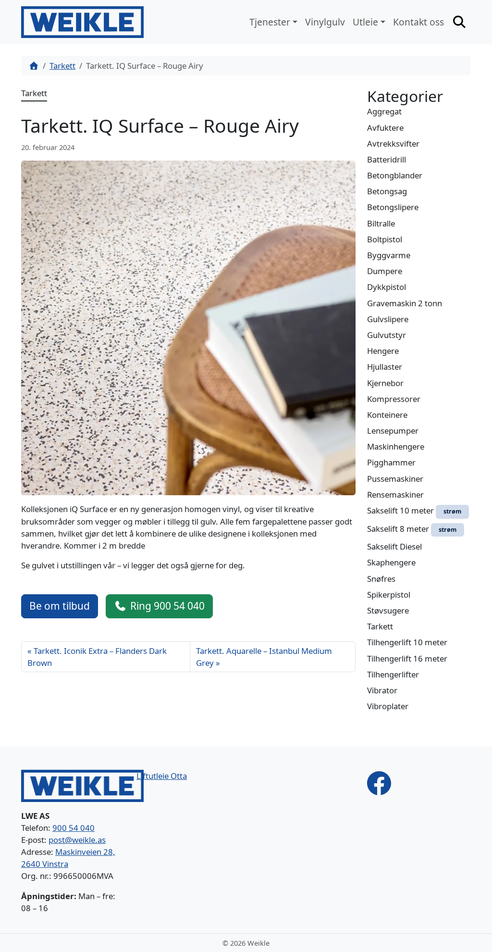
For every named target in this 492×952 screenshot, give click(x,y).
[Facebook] (379, 782)
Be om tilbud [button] (59, 606)
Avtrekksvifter (393, 143)
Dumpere (384, 270)
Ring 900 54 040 (167, 606)
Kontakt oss (418, 21)
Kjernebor (385, 382)
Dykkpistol (386, 286)
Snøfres (381, 578)
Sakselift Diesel (394, 546)
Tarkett (62, 65)
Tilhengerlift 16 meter (407, 658)
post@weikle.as (77, 839)
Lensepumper (392, 430)
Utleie (365, 21)
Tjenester (269, 21)
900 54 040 (73, 827)
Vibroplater (387, 706)
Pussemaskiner (395, 478)
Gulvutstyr (386, 334)
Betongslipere (392, 207)
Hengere (383, 350)
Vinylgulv (325, 21)
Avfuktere (385, 127)
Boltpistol (384, 239)
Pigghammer (391, 462)
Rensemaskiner (395, 494)
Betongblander (394, 175)
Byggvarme (388, 255)
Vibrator (382, 690)
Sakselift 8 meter (411, 528)
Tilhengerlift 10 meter (407, 642)
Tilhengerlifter (393, 674)
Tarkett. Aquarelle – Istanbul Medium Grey (264, 656)
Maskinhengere (395, 446)
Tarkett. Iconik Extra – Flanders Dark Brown (97, 656)
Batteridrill (386, 159)
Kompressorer (393, 398)
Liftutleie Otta (161, 775)
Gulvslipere (387, 319)
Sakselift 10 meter (414, 510)
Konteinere (387, 414)
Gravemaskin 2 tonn (404, 303)
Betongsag (387, 191)
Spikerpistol (388, 594)
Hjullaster (384, 366)
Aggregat (384, 111)
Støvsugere (388, 610)
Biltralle (381, 223)
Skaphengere (391, 562)
